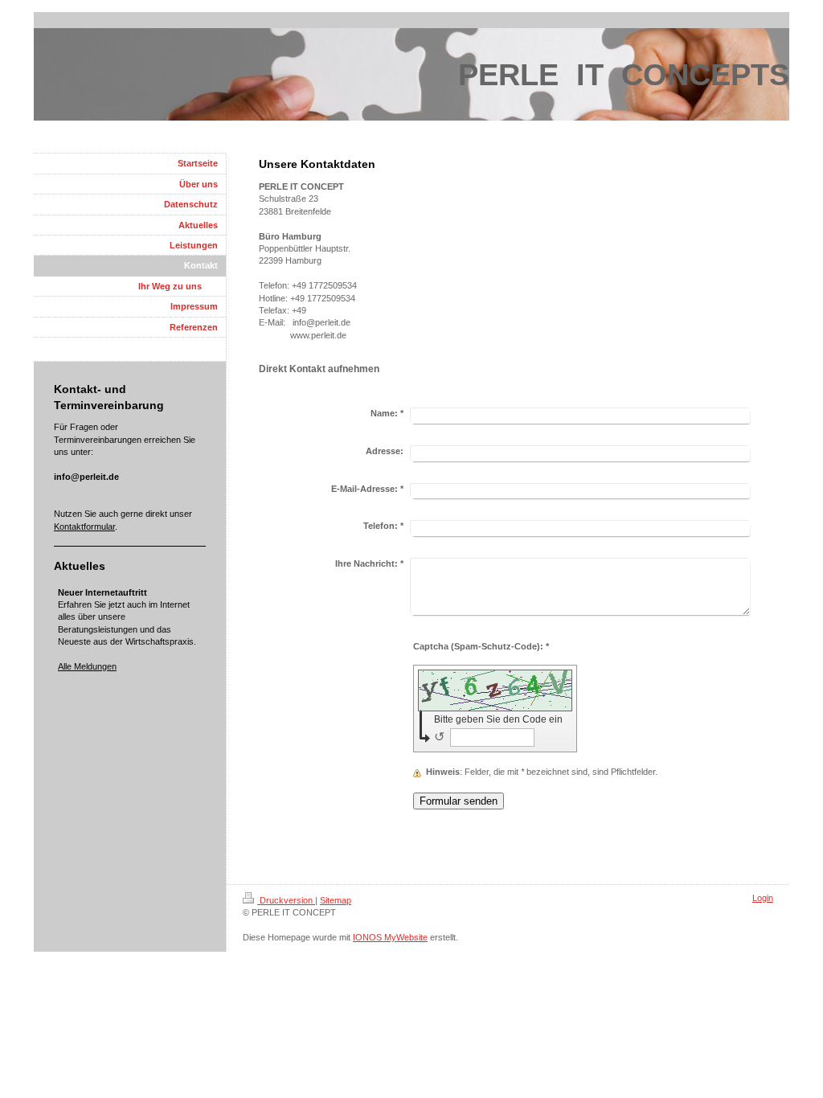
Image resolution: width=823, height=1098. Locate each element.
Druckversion (286, 900)
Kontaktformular (84, 526)
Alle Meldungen (87, 666)
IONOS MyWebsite (390, 937)
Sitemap (335, 900)
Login (762, 898)
